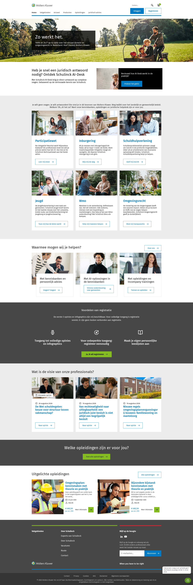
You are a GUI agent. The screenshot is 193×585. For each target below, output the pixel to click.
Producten (67, 12)
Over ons (151, 248)
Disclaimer (103, 576)
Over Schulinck (68, 541)
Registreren (153, 11)
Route (63, 550)
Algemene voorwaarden (120, 576)
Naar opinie (43, 425)
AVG (94, 576)
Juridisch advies (94, 12)
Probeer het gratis (131, 84)
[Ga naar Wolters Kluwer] (42, 563)
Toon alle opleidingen (95, 457)
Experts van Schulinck (71, 536)
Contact (64, 555)
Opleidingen (80, 12)
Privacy (76, 576)
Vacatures (65, 545)
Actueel (57, 12)
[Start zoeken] (152, 5)
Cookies (86, 576)
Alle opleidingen (148, 475)
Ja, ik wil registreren (95, 354)
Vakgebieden (45, 12)
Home (34, 12)
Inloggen (137, 11)
